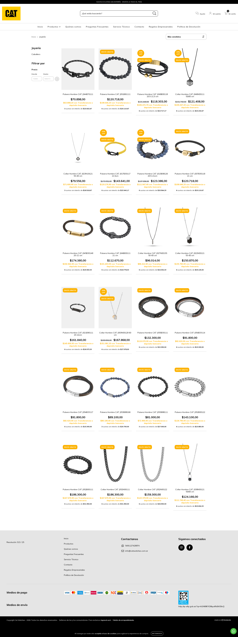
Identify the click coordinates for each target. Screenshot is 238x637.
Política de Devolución (188, 26)
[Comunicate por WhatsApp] (233, 631)
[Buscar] (154, 13)
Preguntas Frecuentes (97, 26)
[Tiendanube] (222, 620)
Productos (53, 26)
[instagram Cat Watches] (4, 2)
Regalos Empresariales (161, 26)
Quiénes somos (73, 26)
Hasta (45, 74)
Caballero (36, 54)
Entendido (157, 633)
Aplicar (57, 79)
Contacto (139, 26)
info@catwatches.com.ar (136, 551)
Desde (34, 74)
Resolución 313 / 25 (15, 542)
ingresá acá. (106, 620)
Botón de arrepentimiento (123, 620)
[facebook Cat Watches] (8, 2)
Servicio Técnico (121, 26)
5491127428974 (132, 545)
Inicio (40, 26)
